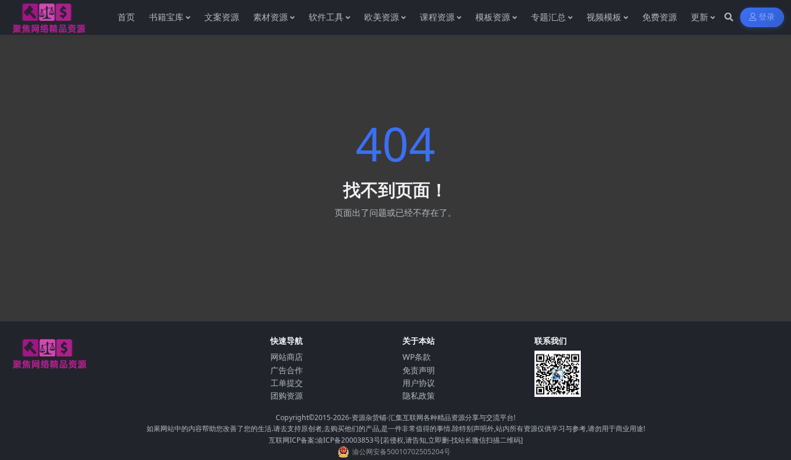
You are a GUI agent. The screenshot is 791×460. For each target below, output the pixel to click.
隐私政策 (418, 395)
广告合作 (286, 370)
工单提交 (286, 382)
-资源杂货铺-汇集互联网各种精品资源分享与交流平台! (432, 417)
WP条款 (416, 356)
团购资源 (286, 395)
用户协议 (418, 382)
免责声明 (418, 370)
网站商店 (286, 356)
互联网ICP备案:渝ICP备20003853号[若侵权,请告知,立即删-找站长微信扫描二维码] (396, 440)
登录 (767, 17)
